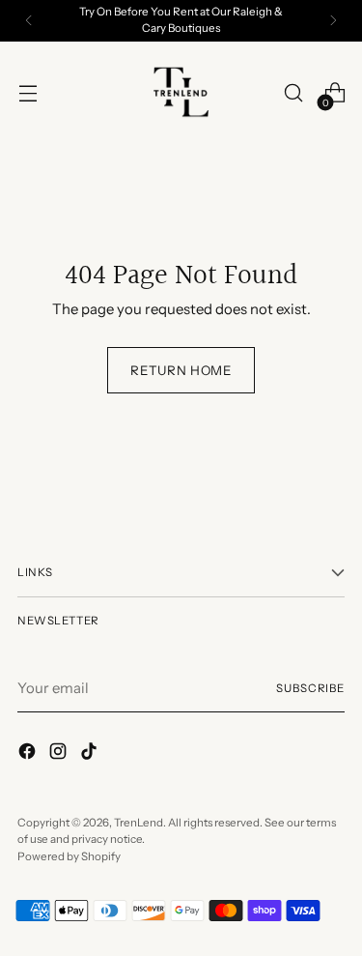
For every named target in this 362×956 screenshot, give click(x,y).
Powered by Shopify (69, 856)
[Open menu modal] (27, 93)
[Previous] (29, 21)
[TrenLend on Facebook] (29, 754)
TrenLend (138, 822)
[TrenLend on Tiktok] (90, 754)
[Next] (333, 21)
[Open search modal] (293, 93)
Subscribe (310, 688)
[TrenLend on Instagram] (59, 754)
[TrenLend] (181, 92)
